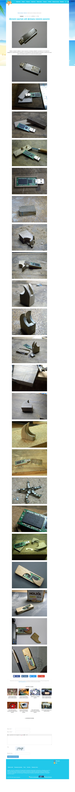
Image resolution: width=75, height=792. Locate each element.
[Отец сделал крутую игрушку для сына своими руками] (35, 705)
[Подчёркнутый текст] (10, 735)
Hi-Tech (49, 1)
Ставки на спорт (55, 1)
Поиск (24, 767)
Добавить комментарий (13, 756)
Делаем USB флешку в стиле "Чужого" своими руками (24, 711)
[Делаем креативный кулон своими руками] (46, 705)
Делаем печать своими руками (35, 697)
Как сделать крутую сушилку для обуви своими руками (12, 711)
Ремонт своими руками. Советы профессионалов (46, 697)
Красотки (33, 1)
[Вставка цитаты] (24, 735)
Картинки (18, 1)
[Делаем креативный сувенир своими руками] (24, 692)
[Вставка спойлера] (27, 735)
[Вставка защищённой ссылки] (20, 735)
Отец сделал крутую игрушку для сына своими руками (35, 711)
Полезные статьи (35, 767)
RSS (56, 763)
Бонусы (44, 1)
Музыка (28, 1)
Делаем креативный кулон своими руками (47, 710)
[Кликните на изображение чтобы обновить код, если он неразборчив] (20, 750)
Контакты (28, 767)
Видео (23, 1)
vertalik (33, 16)
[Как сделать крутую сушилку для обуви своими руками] (12, 705)
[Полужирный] (8, 735)
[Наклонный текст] (9, 735)
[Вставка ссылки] (19, 735)
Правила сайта (10, 767)
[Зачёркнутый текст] (12, 735)
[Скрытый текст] (23, 735)
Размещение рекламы (18, 767)
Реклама (62, 1)
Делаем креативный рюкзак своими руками (12, 697)
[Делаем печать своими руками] (35, 692)
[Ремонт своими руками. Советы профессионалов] (46, 692)
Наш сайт (8, 770)
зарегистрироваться (22, 681)
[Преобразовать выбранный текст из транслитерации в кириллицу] (25, 735)
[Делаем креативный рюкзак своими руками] (12, 692)
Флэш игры (39, 1)
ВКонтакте (58, 761)
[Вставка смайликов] (17, 735)
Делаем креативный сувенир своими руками (23, 697)
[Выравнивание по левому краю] (13, 735)
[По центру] (14, 735)
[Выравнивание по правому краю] (16, 735)
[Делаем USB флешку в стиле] (24, 705)
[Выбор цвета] (21, 735)
